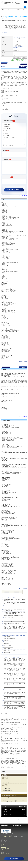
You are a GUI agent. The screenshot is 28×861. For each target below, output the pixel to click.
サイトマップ (3, 847)
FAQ (2, 845)
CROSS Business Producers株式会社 (7, 836)
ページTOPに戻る (24, 195)
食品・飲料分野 (16, 635)
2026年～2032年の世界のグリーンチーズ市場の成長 (14, 621)
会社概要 (2, 844)
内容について (8, 135)
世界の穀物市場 (7, 636)
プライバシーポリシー (5, 848)
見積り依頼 (7, 124)
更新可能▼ (24, 57)
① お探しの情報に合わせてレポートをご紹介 (10, 797)
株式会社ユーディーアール (5, 853)
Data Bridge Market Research (19, 37)
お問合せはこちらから (7, 782)
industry (14, 33)
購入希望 (7, 126)
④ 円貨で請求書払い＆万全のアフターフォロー (10, 801)
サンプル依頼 (8, 128)
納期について (8, 130)
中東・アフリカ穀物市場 (8, 641)
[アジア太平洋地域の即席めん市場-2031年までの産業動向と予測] (4, 63)
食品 (4, 10)
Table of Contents (6, 367)
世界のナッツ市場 (7, 645)
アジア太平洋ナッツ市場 (8, 647)
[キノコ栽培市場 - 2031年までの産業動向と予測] (23, 64)
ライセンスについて (9, 133)
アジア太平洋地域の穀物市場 (9, 638)
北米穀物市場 (6, 643)
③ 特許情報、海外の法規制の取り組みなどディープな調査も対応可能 (14, 800)
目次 (2, 66)
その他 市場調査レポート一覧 (19, 9)
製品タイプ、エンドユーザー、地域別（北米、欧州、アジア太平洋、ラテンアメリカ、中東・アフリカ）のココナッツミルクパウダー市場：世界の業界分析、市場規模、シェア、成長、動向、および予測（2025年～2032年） (14, 686)
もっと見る (19, 28)
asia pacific (9, 33)
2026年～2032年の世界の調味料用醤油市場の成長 (13, 615)
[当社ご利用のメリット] (14, 795)
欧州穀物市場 (6, 640)
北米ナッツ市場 (7, 652)
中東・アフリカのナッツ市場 (9, 650)
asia (4, 33)
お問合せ (2, 849)
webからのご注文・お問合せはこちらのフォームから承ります (16, 592)
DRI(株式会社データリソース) (7, 9)
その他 (11, 137)
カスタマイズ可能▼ (17, 57)
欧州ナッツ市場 (7, 648)
